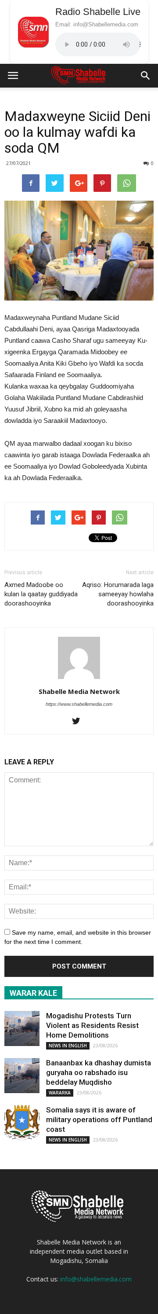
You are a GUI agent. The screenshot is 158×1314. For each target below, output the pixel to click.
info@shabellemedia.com (96, 1279)
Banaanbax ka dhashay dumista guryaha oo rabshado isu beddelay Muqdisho (98, 1072)
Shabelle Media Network (79, 691)
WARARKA (60, 1093)
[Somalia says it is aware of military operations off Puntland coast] (22, 1122)
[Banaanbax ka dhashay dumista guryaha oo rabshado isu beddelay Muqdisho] (22, 1075)
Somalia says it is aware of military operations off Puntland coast (99, 1119)
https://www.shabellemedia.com (79, 704)
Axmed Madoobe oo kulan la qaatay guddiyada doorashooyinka (41, 594)
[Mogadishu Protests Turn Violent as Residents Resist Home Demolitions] (22, 1028)
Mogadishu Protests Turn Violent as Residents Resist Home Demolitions (92, 1025)
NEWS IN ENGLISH (68, 1045)
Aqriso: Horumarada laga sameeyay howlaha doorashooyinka (118, 594)
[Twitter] (79, 721)
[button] (145, 76)
